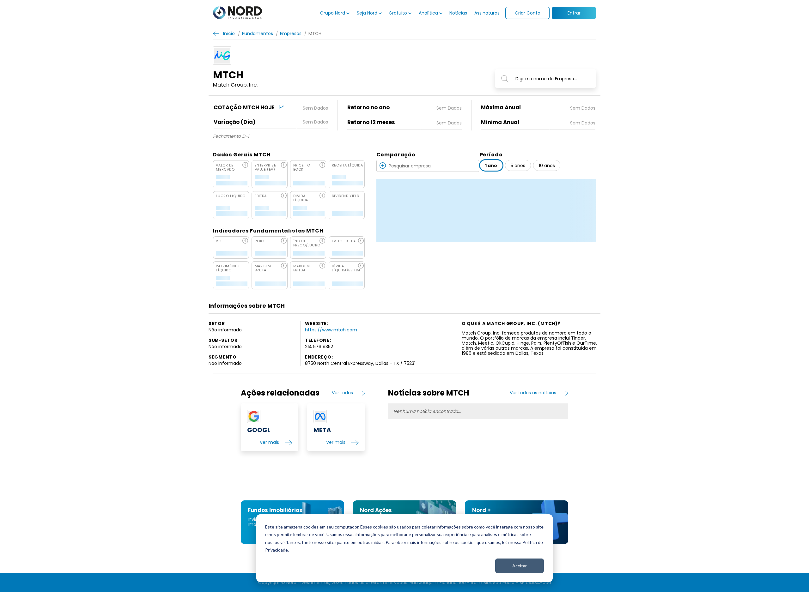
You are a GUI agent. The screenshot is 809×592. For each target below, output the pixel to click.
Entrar (574, 13)
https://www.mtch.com (331, 329)
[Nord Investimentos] (237, 13)
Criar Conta (527, 13)
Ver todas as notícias (533, 393)
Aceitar (519, 565)
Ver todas (342, 393)
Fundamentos (257, 33)
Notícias (458, 13)
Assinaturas (487, 13)
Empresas (290, 33)
